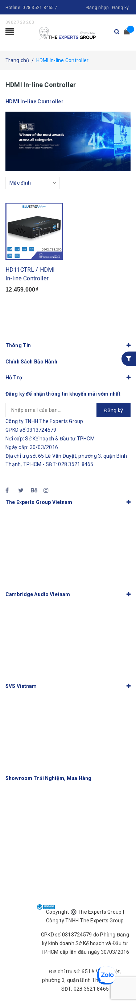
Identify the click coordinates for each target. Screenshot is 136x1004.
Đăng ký (120, 7)
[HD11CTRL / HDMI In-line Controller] (34, 231)
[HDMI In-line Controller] (68, 141)
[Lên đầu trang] (121, 982)
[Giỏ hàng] (124, 32)
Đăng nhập (97, 7)
